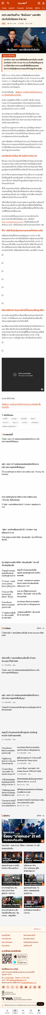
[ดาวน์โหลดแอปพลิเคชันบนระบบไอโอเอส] (20, 956)
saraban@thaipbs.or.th (29, 982)
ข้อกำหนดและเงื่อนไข (29, 935)
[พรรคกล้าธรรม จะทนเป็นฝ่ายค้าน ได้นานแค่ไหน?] (12, 857)
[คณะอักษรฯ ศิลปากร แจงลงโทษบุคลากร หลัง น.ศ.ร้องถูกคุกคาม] (9, 605)
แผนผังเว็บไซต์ (6, 935)
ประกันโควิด (34, 422)
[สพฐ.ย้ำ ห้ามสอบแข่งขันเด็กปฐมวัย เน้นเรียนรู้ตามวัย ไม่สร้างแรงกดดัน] (9, 573)
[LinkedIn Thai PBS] (39, 987)
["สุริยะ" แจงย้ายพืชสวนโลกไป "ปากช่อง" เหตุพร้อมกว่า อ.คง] (23, 515)
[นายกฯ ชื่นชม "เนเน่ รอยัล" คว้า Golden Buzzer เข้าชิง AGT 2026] (9, 772)
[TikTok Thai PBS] (30, 987)
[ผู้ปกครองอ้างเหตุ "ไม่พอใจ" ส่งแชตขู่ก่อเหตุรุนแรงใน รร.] (34, 880)
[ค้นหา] (8, 3)
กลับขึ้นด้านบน (37, 929)
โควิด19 (33, 418)
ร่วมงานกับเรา (6, 946)
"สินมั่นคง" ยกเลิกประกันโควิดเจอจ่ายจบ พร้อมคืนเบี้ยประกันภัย (22, 94)
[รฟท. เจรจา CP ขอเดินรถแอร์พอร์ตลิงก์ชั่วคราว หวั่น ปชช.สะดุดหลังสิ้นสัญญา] (23, 450)
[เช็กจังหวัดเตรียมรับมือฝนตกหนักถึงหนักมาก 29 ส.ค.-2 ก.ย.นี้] (9, 782)
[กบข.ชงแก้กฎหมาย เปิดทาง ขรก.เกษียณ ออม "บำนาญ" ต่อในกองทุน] (23, 482)
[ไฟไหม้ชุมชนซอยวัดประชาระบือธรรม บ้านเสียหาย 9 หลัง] (9, 793)
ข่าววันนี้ (5, 418)
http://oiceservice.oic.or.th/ (13, 222)
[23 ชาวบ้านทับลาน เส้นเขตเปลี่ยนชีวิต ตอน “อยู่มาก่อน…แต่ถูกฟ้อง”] (12, 902)
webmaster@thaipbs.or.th (18, 980)
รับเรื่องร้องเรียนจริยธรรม (31, 942)
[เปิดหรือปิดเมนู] (39, 3)
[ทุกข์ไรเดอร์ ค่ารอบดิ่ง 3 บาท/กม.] (34, 902)
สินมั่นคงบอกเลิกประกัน (9, 426)
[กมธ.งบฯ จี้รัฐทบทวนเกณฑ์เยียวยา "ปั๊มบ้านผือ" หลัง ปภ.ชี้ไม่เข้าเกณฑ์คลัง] (9, 594)
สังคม (3, 23)
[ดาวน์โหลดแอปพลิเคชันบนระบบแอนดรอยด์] (20, 962)
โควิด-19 (15, 422)
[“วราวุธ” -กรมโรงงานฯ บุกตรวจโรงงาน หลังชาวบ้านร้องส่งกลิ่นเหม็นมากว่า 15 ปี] (9, 584)
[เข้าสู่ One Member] (43, 3)
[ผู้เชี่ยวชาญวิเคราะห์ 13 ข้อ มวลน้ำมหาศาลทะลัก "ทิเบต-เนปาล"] (9, 761)
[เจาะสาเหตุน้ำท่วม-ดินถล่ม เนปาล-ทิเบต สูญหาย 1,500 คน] (12, 880)
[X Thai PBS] (8, 987)
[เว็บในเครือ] (2, 3)
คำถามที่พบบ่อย (6, 939)
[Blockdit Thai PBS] (35, 987)
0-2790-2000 (9, 978)
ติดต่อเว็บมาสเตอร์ (29, 939)
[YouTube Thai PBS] (26, 987)
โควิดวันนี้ (23, 418)
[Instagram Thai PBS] (12, 987)
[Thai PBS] (23, 3)
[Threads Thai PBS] (17, 987)
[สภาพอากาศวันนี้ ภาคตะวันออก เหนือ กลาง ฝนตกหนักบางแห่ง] (9, 803)
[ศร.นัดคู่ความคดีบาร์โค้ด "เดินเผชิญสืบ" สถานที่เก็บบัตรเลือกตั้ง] (23, 548)
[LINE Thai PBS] (21, 987)
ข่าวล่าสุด (13, 418)
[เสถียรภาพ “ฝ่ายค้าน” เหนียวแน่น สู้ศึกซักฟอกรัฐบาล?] (34, 857)
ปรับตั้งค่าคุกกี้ (28, 946)
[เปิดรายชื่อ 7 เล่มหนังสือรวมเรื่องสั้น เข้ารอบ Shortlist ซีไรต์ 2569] (23, 644)
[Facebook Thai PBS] (3, 987)
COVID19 (24, 422)
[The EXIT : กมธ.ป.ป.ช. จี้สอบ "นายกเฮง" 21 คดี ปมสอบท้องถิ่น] (23, 831)
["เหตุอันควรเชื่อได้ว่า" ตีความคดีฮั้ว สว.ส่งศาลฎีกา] (9, 615)
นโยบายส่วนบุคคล (7, 942)
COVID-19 (5, 422)
